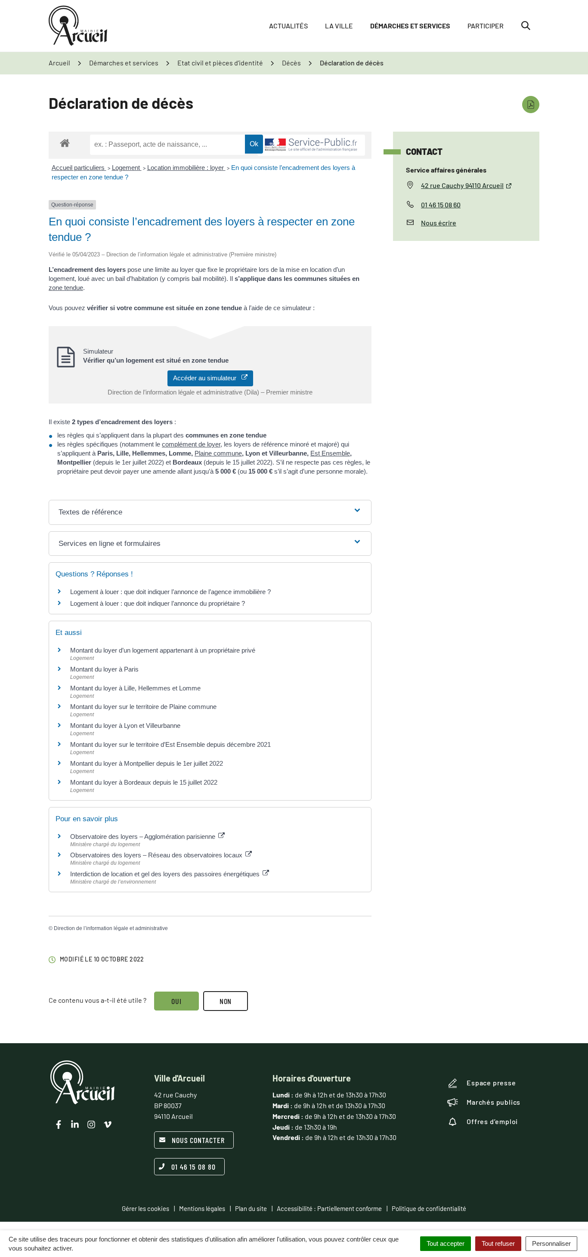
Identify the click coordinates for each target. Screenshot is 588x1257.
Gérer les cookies (145, 1208)
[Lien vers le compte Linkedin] (75, 1124)
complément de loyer (191, 444)
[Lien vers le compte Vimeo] (107, 1124)
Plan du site (251, 1208)
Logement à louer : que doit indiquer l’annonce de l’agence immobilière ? (170, 591)
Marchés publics (493, 1102)
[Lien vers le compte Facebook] (58, 1124)
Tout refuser (498, 1243)
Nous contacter (198, 1140)
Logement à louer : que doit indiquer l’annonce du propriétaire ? (157, 603)
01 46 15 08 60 (441, 204)
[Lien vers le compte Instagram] (91, 1124)
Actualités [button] (288, 26)
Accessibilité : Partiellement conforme (329, 1208)
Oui (176, 1001)
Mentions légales (202, 1208)
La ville (339, 26)
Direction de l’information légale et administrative (111, 928)
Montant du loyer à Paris (104, 669)
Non (226, 1001)
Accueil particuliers (79, 167)
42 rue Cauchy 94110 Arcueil (462, 185)
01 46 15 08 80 (193, 1166)
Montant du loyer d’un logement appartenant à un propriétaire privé (162, 650)
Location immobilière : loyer (186, 167)
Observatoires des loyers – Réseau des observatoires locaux (157, 855)
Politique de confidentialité (429, 1208)
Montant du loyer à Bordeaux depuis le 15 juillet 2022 (143, 782)
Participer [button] (485, 26)
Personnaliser (551, 1243)
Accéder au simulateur (207, 378)
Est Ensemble (330, 453)
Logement (127, 167)
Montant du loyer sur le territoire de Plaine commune (143, 706)
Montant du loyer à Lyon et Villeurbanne (125, 725)
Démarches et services (410, 26)
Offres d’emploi (492, 1121)
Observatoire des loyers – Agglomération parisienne (143, 836)
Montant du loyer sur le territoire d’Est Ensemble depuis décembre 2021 (170, 744)
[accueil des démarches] (64, 143)
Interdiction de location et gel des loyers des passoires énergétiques (165, 874)
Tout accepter (445, 1243)
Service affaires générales (446, 170)
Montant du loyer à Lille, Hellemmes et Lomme (135, 688)
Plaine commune (218, 453)
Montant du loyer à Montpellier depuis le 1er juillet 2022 (146, 763)
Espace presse (491, 1082)
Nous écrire (438, 223)
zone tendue (66, 287)
